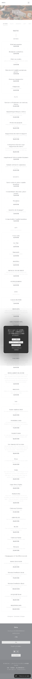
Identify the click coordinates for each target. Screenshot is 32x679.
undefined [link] (16, 349)
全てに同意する (16, 339)
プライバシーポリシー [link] (16, 347)
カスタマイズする (16, 345)
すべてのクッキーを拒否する (16, 342)
